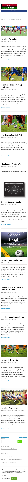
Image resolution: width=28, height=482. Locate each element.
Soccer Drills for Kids (10, 360)
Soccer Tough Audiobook (12, 260)
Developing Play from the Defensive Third (12, 288)
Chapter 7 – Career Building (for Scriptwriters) (11, 459)
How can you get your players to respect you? (11, 456)
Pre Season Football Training (13, 135)
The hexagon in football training (8, 462)
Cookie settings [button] (6, 478)
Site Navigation (14, 10)
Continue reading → (6, 60)
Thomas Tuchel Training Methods (11, 86)
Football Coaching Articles (12, 317)
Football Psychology (10, 408)
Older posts (5, 437)
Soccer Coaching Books (11, 202)
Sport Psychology (20, 410)
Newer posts (23, 437)
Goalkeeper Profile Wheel (12, 164)
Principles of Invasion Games (7, 466)
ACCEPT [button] (14, 478)
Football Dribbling (9, 39)
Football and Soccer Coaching (9, 41)
